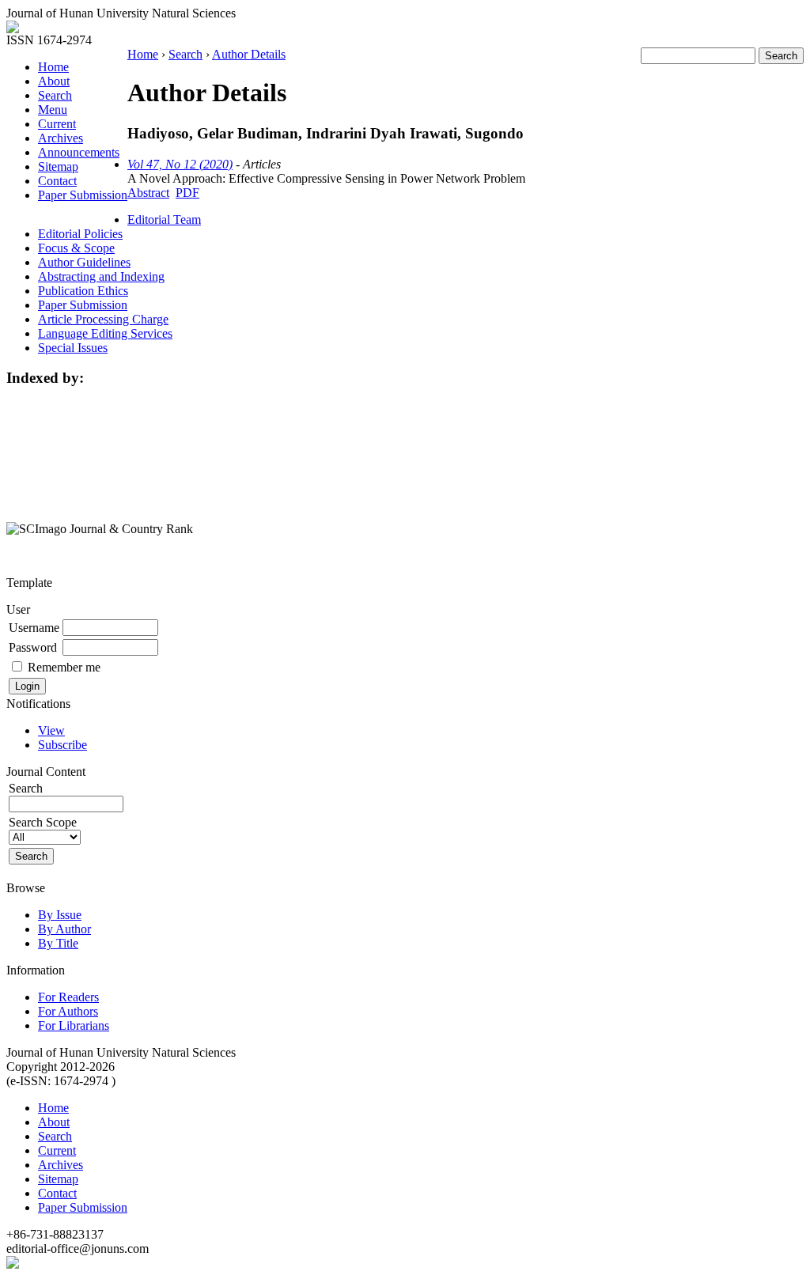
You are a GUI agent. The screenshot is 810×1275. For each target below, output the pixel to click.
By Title (58, 943)
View (51, 730)
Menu (52, 109)
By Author (64, 929)
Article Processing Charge (103, 319)
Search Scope (43, 822)
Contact (57, 180)
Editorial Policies (80, 233)
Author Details (249, 54)
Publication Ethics (83, 290)
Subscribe (62, 744)
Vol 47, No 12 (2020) (180, 164)
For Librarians (73, 1025)
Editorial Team (164, 219)
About (54, 81)
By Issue (59, 914)
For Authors (68, 1011)
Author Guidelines (84, 262)
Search (55, 95)
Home (53, 67)
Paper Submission (82, 195)
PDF (187, 192)
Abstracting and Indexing (101, 276)
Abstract (148, 192)
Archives (60, 138)
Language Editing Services (105, 333)
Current (57, 124)
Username (34, 627)
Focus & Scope (76, 248)
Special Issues (73, 347)
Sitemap (58, 166)
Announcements (78, 152)
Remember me (64, 667)
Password (33, 647)
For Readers (68, 997)
